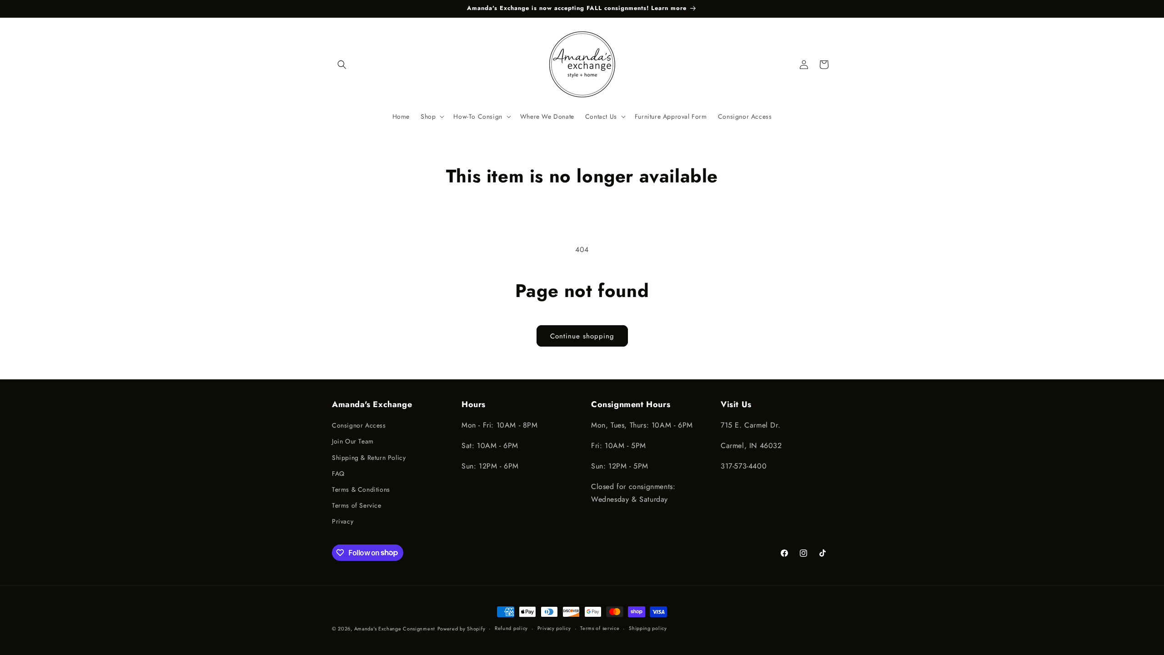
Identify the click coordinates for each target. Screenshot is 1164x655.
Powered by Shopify (461, 628)
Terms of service (599, 628)
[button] (342, 65)
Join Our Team (353, 441)
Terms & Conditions (361, 489)
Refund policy (511, 628)
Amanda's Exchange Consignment (394, 628)
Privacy (342, 521)
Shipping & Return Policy (369, 457)
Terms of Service (356, 505)
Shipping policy (648, 628)
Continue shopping (582, 336)
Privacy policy (554, 628)
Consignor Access (359, 425)
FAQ (338, 473)
